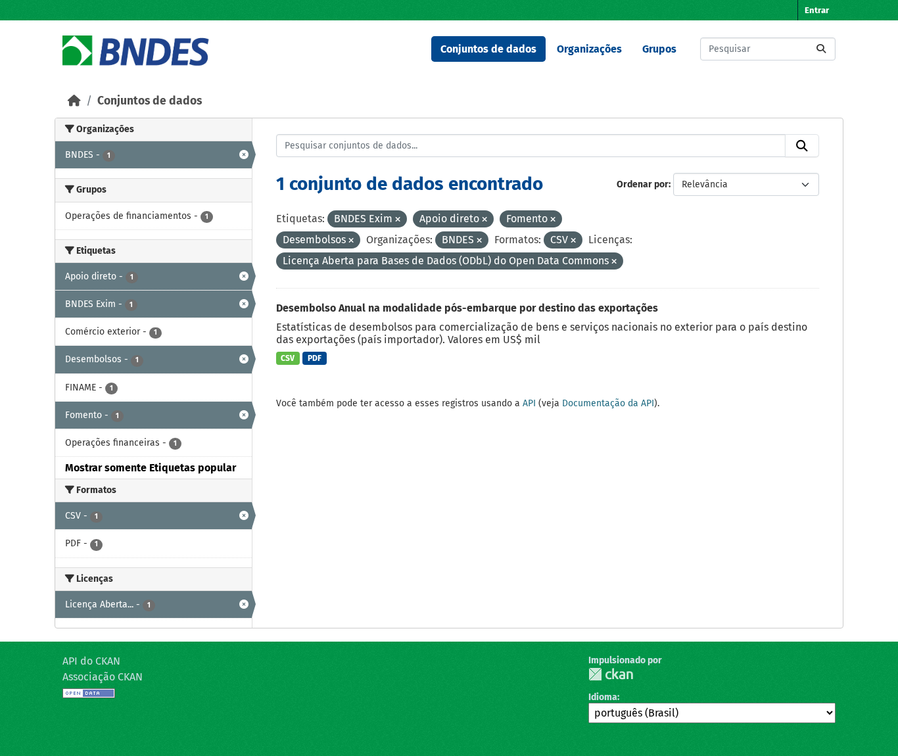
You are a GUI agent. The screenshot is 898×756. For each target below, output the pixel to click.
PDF (314, 358)
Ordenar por (643, 184)
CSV (288, 358)
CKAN (610, 674)
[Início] (74, 101)
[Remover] (397, 220)
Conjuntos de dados (488, 49)
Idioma (602, 697)
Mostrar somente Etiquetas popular (150, 467)
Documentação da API (608, 403)
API (529, 403)
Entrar (817, 10)
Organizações (589, 49)
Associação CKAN (102, 677)
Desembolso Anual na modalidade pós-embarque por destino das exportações (467, 308)
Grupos (659, 49)
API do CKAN (91, 661)
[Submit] (821, 48)
